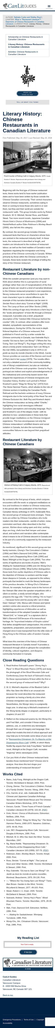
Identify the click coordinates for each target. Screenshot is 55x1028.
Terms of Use (29, 1020)
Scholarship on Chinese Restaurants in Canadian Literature (25, 38)
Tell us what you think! (27, 102)
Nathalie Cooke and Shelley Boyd (27, 17)
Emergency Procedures (12, 1020)
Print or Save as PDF (27, 93)
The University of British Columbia (27, 1004)
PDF (45, 810)
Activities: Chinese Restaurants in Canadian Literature (23, 53)
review (23, 359)
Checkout (28, 952)
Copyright (40, 1020)
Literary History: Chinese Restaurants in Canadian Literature (26, 45)
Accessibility (7, 1023)
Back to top (8, 995)
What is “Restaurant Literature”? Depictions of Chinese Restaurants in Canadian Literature (25, 21)
